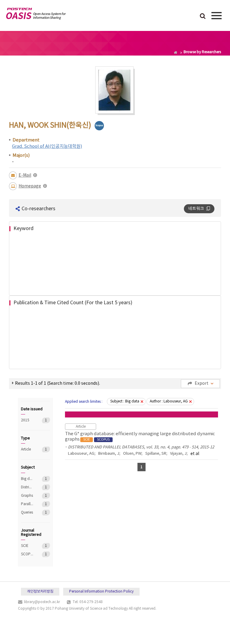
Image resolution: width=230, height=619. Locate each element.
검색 (202, 16)
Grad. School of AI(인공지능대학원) (47, 146)
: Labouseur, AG (169, 401)
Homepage (30, 186)
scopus (99, 125)
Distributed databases (27, 487)
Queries (27, 512)
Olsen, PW (132, 453)
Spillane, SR (155, 453)
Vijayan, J (178, 453)
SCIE (27, 546)
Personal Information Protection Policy (101, 591)
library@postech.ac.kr (42, 602)
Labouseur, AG (81, 453)
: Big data (124, 401)
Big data (27, 479)
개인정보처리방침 (40, 591)
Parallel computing (27, 504)
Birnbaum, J (108, 453)
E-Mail (25, 175)
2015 (27, 420)
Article (27, 449)
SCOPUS (27, 554)
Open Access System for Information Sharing (36, 15)
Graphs (27, 496)
